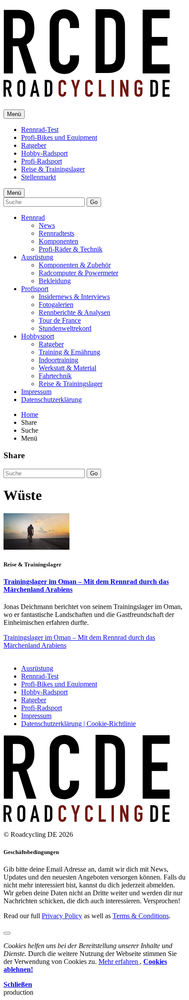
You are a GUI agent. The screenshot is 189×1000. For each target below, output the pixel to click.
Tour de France (60, 320)
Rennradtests (56, 233)
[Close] (7, 933)
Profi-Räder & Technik (70, 249)
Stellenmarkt (38, 177)
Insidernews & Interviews (74, 296)
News (47, 225)
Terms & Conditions (141, 916)
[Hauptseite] (87, 92)
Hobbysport (37, 336)
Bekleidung (55, 281)
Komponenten (58, 241)
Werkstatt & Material (67, 368)
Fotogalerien (56, 304)
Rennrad (33, 217)
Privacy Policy (62, 916)
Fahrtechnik (55, 376)
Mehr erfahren (119, 961)
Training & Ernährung (69, 352)
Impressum (36, 391)
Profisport (34, 288)
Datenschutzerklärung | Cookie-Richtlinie (78, 723)
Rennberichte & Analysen (74, 312)
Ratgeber (33, 145)
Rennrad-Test (39, 129)
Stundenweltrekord (65, 328)
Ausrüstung (37, 257)
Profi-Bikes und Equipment (59, 137)
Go (94, 202)
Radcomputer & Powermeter (78, 273)
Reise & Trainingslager (53, 169)
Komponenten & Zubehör (75, 265)
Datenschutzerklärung (51, 399)
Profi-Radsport (41, 161)
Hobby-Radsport (44, 153)
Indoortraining (58, 360)
